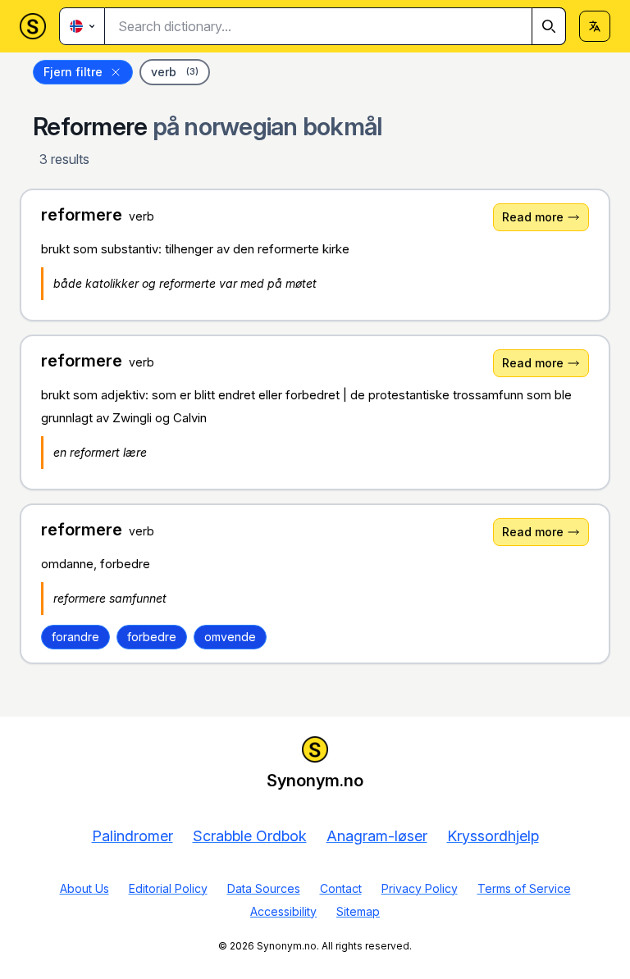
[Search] (549, 26)
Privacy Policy (419, 888)
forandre (75, 637)
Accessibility (283, 911)
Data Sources (263, 888)
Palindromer (132, 836)
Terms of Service (524, 888)
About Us (84, 888)
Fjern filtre (73, 72)
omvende (230, 637)
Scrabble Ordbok (250, 836)
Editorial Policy (168, 888)
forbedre (151, 637)
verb (175, 72)
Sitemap (358, 911)
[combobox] (335, 26)
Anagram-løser (376, 836)
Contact (341, 888)
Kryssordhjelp (493, 836)
